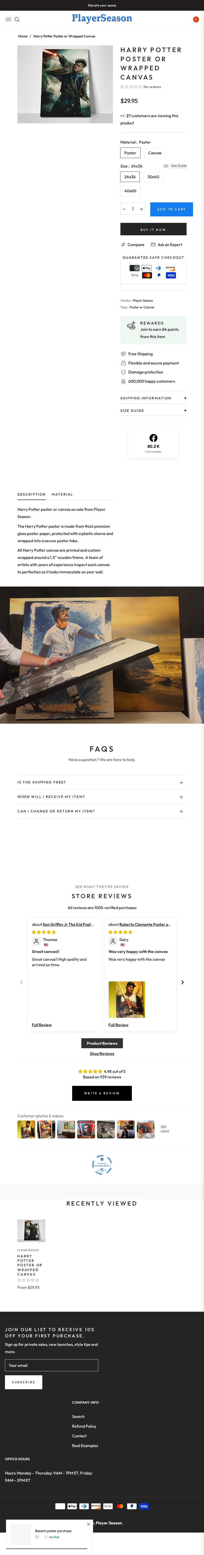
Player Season (28, 1250)
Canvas (154, 152)
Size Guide (179, 165)
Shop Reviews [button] (102, 1053)
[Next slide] (183, 982)
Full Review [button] (42, 1024)
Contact (79, 1435)
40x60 (130, 190)
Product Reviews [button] (102, 1043)
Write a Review (102, 1093)
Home (22, 36)
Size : (131, 166)
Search (78, 1416)
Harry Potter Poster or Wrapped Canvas (30, 1265)
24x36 (130, 176)
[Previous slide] (21, 982)
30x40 (153, 176)
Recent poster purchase (53, 1531)
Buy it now (153, 230)
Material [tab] (62, 494)
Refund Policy (84, 1426)
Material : (135, 142)
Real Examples (85, 1445)
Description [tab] (31, 494)
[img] (44, 932)
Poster (130, 152)
